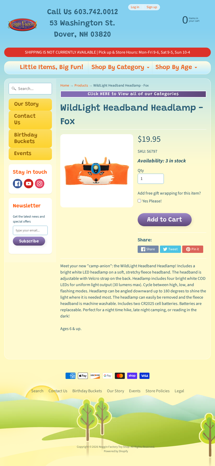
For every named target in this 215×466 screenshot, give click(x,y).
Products (81, 85)
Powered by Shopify (116, 451)
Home (64, 85)
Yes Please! (152, 201)
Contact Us (25, 120)
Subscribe (29, 241)
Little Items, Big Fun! (52, 67)
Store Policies (158, 391)
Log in (135, 7)
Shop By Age (176, 69)
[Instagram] (39, 183)
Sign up (152, 7)
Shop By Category (121, 69)
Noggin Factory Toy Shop (114, 447)
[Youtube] (28, 183)
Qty (141, 170)
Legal (179, 391)
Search (37, 391)
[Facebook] (17, 183)
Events (22, 154)
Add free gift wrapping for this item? (169, 193)
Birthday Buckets (25, 139)
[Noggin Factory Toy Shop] (22, 23)
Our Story (26, 104)
